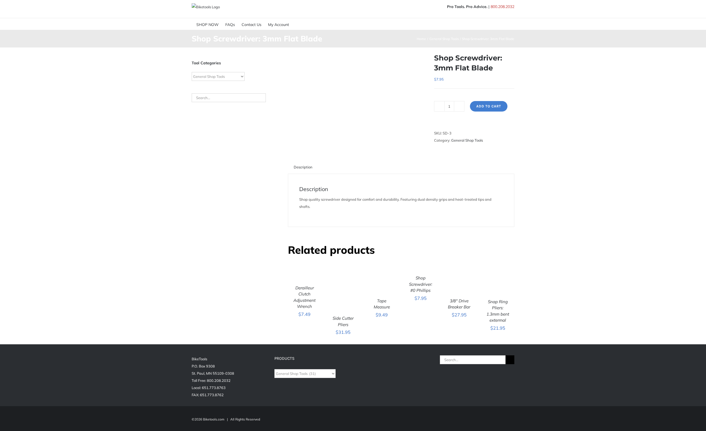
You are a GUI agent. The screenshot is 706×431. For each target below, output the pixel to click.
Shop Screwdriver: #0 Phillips (420, 284)
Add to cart (488, 106)
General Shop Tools (467, 140)
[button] (309, 24)
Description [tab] (303, 167)
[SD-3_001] (357, 74)
